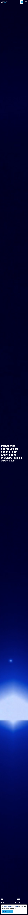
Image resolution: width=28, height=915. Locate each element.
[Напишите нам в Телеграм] (21, 2)
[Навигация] (26, 2)
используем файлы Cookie (11, 906)
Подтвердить (7, 911)
